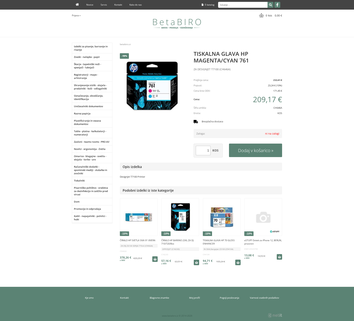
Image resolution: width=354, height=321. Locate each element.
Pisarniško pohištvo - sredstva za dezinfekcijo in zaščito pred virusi (91, 191)
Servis (104, 4)
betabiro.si (125, 44)
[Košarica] (270, 15)
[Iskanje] (270, 5)
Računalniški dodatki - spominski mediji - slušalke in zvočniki (90, 170)
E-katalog (209, 4)
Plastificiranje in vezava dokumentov (87, 122)
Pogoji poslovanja (229, 297)
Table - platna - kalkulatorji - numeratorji (90, 133)
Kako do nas (135, 4)
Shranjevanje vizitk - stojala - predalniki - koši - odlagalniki (90, 87)
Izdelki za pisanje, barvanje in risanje (91, 48)
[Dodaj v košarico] (155, 259)
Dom (76, 201)
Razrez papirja (82, 113)
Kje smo (89, 297)
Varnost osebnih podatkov (264, 297)
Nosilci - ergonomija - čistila (89, 149)
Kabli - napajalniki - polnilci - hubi (90, 217)
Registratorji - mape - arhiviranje (86, 76)
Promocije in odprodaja (87, 208)
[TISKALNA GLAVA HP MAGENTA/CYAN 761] (153, 86)
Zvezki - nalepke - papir (87, 57)
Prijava (76, 15)
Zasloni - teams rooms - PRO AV (91, 141)
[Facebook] (277, 5)
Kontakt (118, 4)
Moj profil (194, 297)
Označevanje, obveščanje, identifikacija (88, 97)
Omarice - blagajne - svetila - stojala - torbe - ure (90, 157)
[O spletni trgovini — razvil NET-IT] (275, 315)
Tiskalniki (79, 180)
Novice (89, 4)
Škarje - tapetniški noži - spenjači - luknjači (87, 65)
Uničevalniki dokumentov (88, 106)
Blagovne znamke (159, 297)
